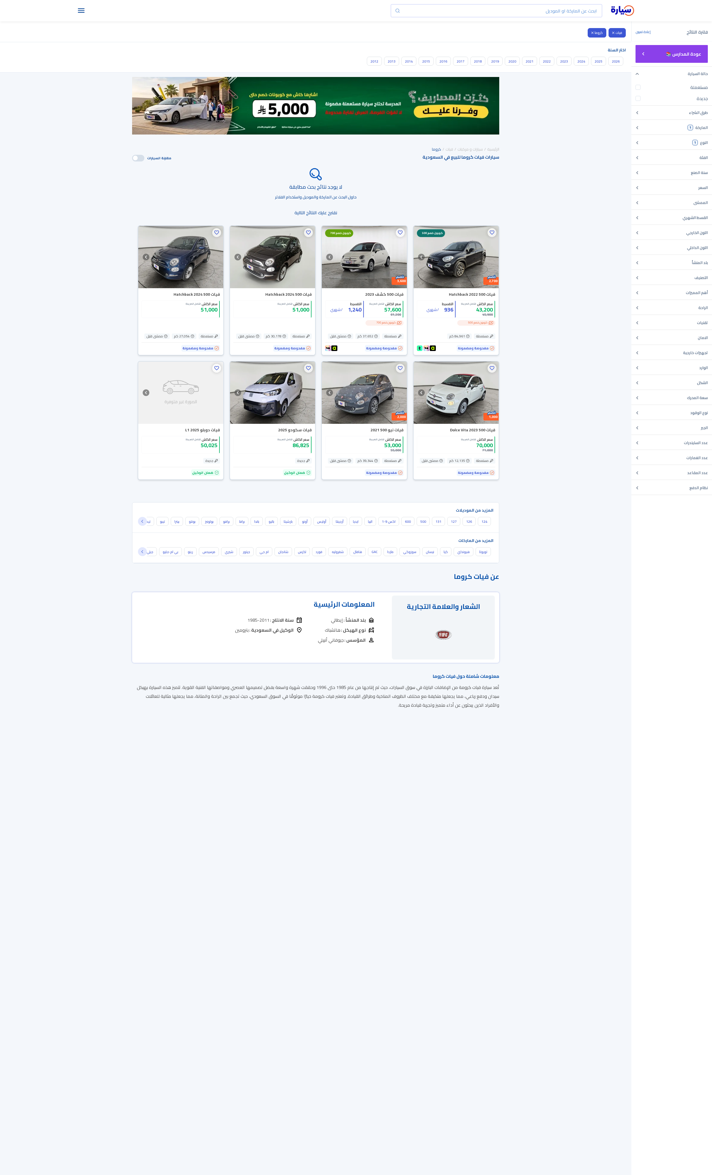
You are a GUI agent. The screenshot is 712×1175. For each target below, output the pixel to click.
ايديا (356, 521)
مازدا (390, 552)
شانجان (283, 552)
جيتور (246, 552)
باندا (256, 521)
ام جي (264, 552)
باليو (271, 521)
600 (408, 521)
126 (469, 521)
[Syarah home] (622, 10)
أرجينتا (339, 521)
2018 (478, 61)
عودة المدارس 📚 (683, 54)
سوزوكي (409, 552)
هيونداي (463, 552)
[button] (492, 232)
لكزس (302, 552)
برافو (226, 521)
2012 (374, 61)
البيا (370, 521)
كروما (599, 32)
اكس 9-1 (388, 521)
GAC (375, 552)
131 (438, 521)
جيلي (150, 552)
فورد (319, 552)
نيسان (430, 552)
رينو (190, 552)
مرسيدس (208, 552)
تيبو (162, 521)
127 (454, 521)
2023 (564, 61)
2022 (547, 61)
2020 (512, 61)
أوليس (321, 521)
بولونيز (209, 521)
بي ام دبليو (170, 552)
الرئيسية (493, 149)
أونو (305, 521)
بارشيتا (288, 521)
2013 (391, 61)
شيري (229, 552)
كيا (446, 552)
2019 (495, 61)
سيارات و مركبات (470, 149)
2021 (529, 61)
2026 (616, 61)
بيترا (176, 521)
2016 (443, 61)
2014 (409, 61)
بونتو (192, 521)
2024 (581, 61)
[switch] (138, 158)
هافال (357, 552)
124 (484, 521)
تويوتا (483, 552)
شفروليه (338, 552)
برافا (242, 521)
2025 (598, 61)
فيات (618, 32)
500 (423, 521)
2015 (426, 61)
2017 (460, 61)
